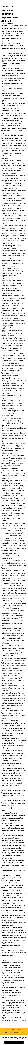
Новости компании (14, 1032)
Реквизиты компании (14, 1034)
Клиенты (5, 1032)
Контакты (22, 1032)
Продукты (20, 1029)
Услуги (13, 1029)
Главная (8, 1029)
